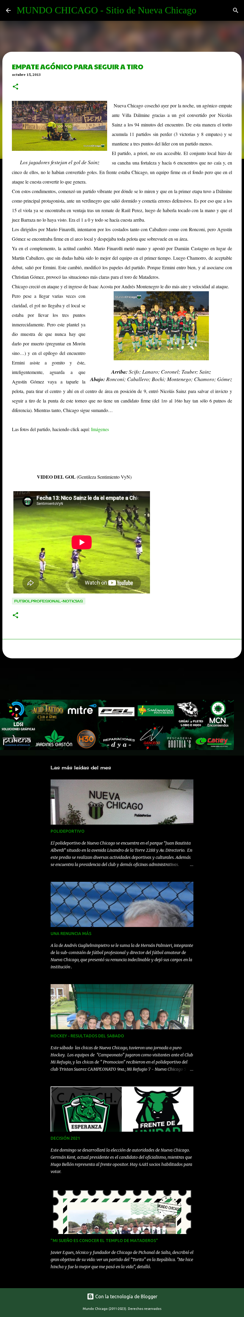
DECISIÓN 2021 (65, 1138)
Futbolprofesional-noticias (48, 601)
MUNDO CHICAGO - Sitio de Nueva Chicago (106, 10)
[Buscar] (235, 10)
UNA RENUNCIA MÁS (71, 933)
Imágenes (100, 429)
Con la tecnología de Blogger (125, 1296)
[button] (15, 87)
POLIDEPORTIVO (68, 831)
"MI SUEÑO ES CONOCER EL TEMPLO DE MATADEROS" (104, 1240)
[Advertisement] (108, 680)
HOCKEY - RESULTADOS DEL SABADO (87, 1035)
